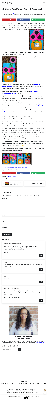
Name (4, 215)
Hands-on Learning (29, 383)
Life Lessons (31, 385)
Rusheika (6, 262)
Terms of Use (37, 392)
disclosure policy (40, 14)
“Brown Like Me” (12, 385)
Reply (41, 255)
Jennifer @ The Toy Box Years (11, 288)
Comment (5, 198)
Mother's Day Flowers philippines (12, 243)
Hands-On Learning (9, 13)
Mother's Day (15, 178)
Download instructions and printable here (15, 167)
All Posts (9, 392)
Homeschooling (4, 383)
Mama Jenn (24, 389)
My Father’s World (19, 383)
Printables (11, 383)
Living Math (38, 383)
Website (4, 227)
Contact (14, 392)
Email (4, 221)
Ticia (5, 276)
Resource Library (39, 385)
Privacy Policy (20, 392)
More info (21, 398)
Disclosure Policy (29, 392)
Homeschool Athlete (22, 385)
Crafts (10, 178)
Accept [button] (26, 398)
